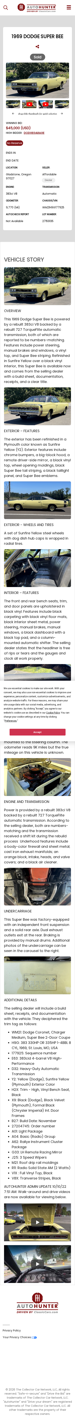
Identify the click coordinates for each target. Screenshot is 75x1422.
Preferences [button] (11, 720)
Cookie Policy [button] (53, 712)
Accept (37, 732)
